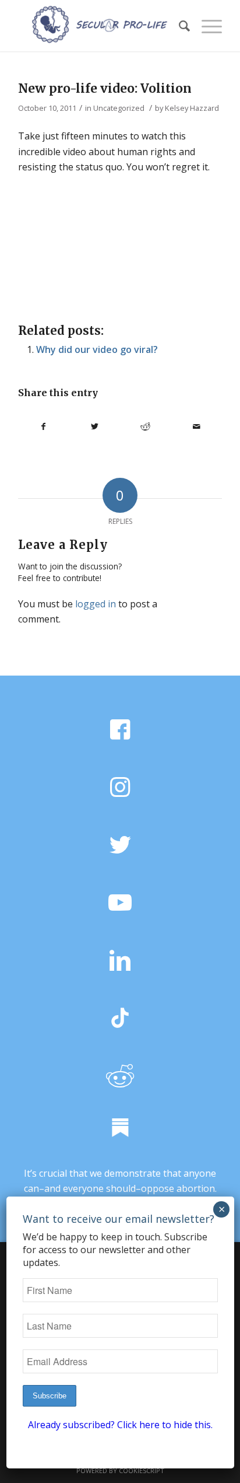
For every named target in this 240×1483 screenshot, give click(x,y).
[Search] (178, 25)
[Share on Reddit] (145, 426)
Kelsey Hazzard (192, 108)
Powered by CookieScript (120, 1470)
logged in (95, 603)
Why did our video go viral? (97, 349)
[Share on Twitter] (94, 426)
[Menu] (206, 25)
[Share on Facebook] (43, 426)
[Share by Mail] (197, 426)
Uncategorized (118, 108)
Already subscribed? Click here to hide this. (120, 1424)
